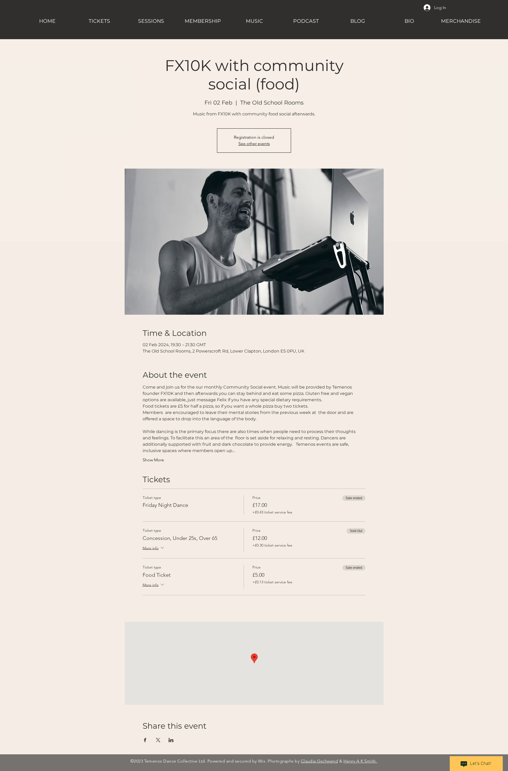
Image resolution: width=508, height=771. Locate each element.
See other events (254, 143)
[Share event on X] (158, 740)
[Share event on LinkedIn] (171, 740)
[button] (151, 18)
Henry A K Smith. (360, 761)
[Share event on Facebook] (145, 740)
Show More (153, 459)
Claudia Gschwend (319, 761)
